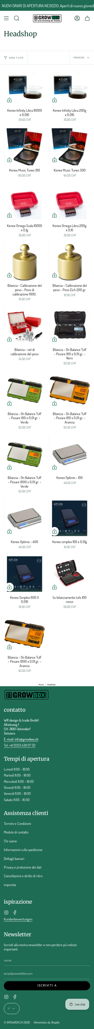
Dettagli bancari (14, 858)
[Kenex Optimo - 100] (69, 454)
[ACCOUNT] (77, 18)
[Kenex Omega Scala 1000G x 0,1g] (24, 202)
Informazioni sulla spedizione (23, 849)
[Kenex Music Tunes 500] (69, 146)
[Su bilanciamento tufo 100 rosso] (69, 574)
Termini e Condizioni (17, 823)
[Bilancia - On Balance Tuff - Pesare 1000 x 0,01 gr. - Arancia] (24, 633)
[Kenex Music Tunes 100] (24, 146)
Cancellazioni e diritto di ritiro (23, 876)
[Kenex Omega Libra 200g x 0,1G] (69, 202)
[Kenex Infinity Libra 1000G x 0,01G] (24, 86)
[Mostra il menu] (6, 18)
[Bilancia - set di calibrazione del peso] (24, 326)
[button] (17, 18)
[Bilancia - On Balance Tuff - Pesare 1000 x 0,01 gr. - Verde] (24, 454)
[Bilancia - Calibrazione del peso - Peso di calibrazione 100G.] (24, 262)
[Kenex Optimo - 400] (24, 518)
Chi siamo (10, 841)
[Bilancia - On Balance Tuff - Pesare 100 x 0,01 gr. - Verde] (24, 390)
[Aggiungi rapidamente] (9, 100)
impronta (10, 884)
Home (41, 685)
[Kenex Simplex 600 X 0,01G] (24, 574)
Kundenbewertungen (18, 919)
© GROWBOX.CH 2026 (17, 1022)
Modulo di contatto (16, 832)
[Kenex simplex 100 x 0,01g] (69, 518)
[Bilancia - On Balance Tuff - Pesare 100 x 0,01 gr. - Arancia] (69, 390)
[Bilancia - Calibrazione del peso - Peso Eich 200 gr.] (69, 262)
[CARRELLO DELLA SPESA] (87, 18)
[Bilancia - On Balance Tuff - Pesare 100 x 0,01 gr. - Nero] (69, 326)
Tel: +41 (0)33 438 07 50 (19, 745)
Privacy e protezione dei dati (22, 867)
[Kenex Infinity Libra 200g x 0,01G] (69, 86)
